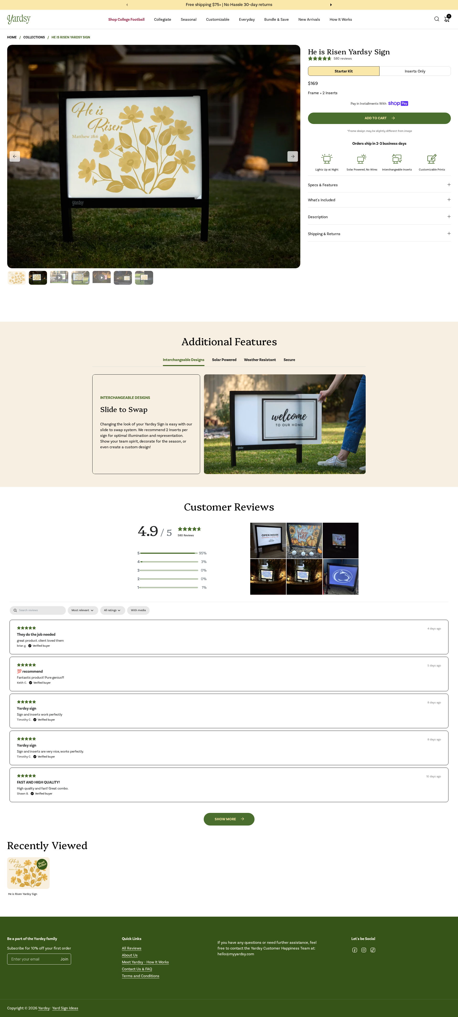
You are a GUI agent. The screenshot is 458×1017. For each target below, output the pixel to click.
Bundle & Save (276, 19)
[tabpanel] (229, 704)
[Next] (292, 156)
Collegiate (162, 19)
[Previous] (15, 156)
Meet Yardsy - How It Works (145, 962)
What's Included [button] (321, 200)
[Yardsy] (19, 19)
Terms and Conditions (140, 976)
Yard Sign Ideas (65, 1008)
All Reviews (131, 948)
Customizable (217, 19)
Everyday (247, 19)
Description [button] (318, 217)
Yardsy (43, 1008)
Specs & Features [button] (323, 185)
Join (64, 959)
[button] (436, 19)
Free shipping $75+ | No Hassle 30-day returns (229, 4)
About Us (130, 955)
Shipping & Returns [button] (324, 234)
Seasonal (189, 19)
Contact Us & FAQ (137, 969)
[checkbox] (138, 610)
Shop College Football (126, 19)
